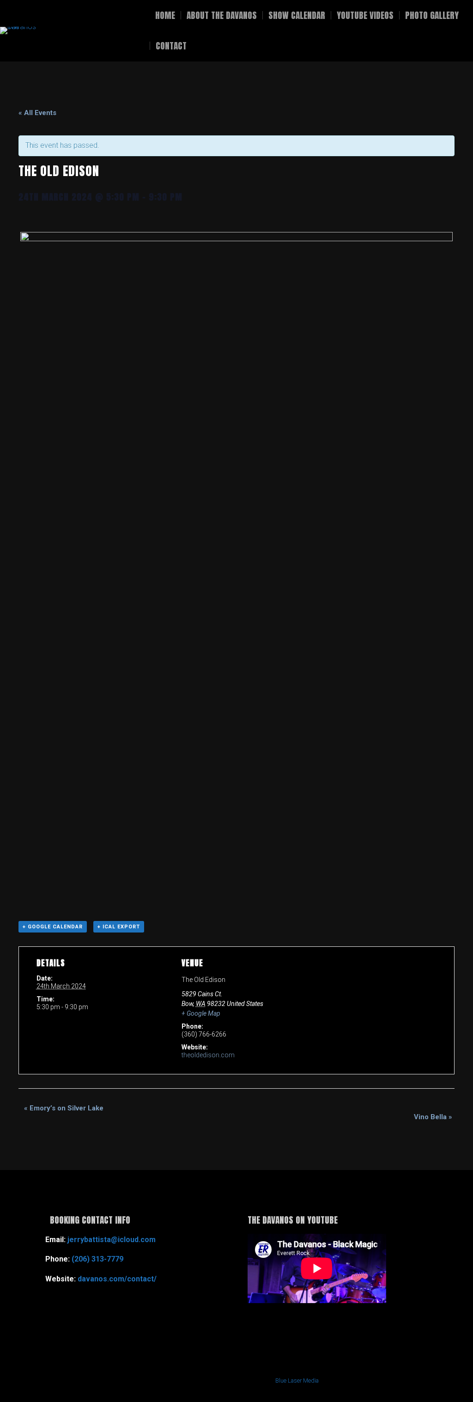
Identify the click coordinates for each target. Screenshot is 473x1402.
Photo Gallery (432, 15)
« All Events (37, 113)
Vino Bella (433, 1117)
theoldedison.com (208, 1055)
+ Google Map (201, 1013)
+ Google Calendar (53, 927)
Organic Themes (210, 1380)
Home (165, 15)
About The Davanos (222, 15)
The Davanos (88, 30)
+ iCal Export (118, 927)
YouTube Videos (365, 15)
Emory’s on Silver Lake (63, 1108)
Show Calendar (296, 15)
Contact (171, 46)
